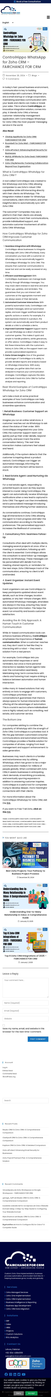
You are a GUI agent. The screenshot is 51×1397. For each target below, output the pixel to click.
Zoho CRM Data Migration (17, 1309)
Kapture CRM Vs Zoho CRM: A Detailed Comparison (24, 1145)
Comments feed (10, 1073)
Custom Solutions (14, 1334)
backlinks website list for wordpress (18, 1205)
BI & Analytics (12, 1337)
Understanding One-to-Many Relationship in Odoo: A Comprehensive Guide (25, 914)
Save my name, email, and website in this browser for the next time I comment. (23, 1030)
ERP (7, 1321)
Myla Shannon (9, 1216)
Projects (10, 1331)
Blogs (34, 75)
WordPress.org (9, 1076)
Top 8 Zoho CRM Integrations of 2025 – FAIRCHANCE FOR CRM (25, 957)
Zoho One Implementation (18, 1295)
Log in (5, 1067)
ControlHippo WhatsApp (18, 819)
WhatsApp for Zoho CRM (30, 826)
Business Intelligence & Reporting (21, 1302)
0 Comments (12, 79)
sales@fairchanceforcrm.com (18, 1356)
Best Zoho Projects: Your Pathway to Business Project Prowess (25, 872)
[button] (48, 17)
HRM (8, 1327)
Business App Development (18, 1305)
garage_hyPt (8, 1198)
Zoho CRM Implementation (18, 1299)
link (8, 803)
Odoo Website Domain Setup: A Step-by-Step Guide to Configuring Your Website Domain (25, 1208)
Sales (8, 1324)
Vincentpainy (8, 1190)
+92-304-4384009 (14, 1352)
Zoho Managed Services (17, 1292)
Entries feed (8, 1070)
